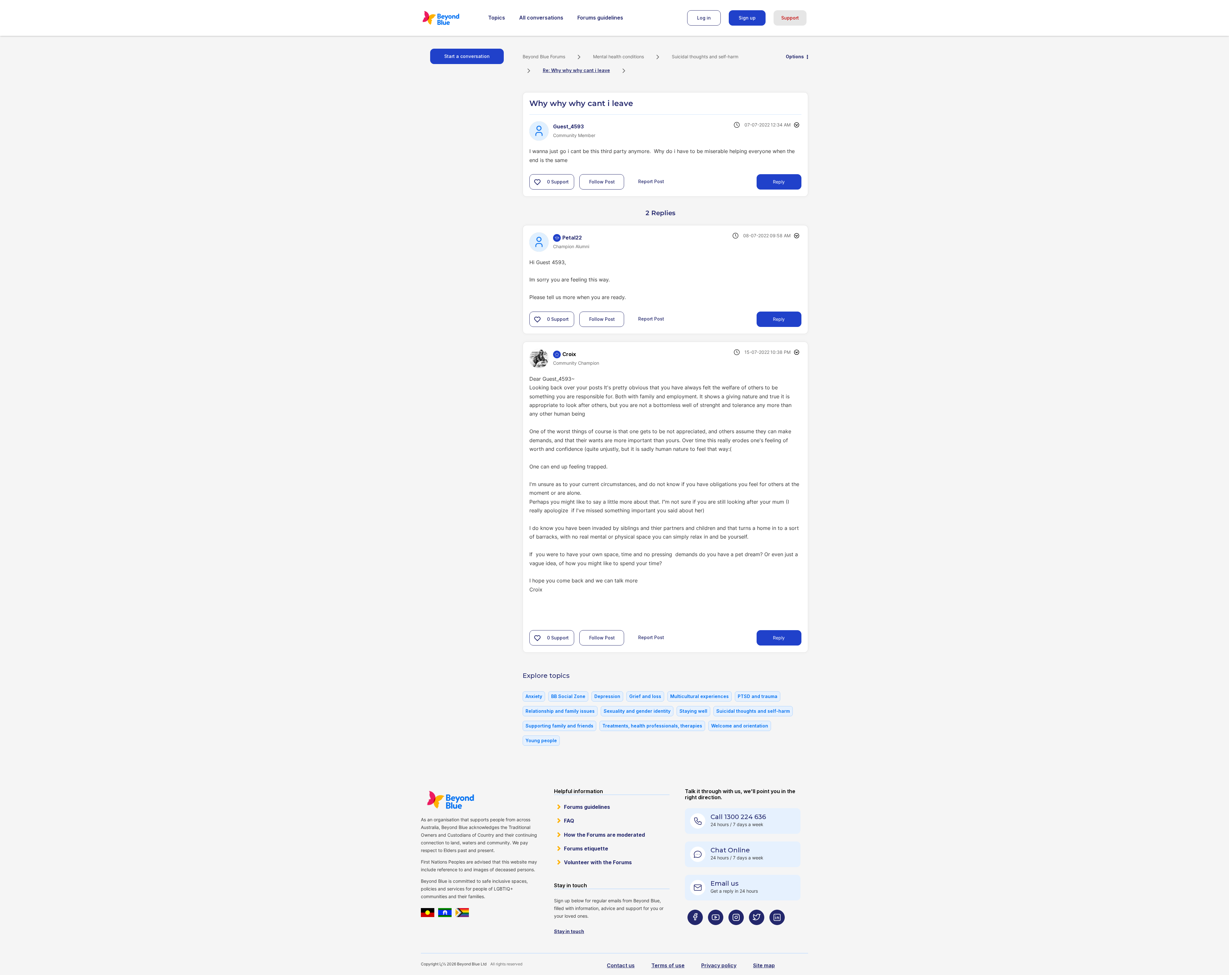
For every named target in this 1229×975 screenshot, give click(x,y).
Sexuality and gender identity (637, 711)
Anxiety (534, 696)
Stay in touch (569, 931)
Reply (779, 181)
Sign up (747, 17)
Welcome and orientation (739, 725)
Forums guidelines (600, 17)
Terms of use (668, 965)
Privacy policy (718, 965)
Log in (704, 17)
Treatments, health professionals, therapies (652, 725)
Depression (607, 696)
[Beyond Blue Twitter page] (756, 930)
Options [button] (795, 56)
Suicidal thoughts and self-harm (705, 56)
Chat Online (730, 850)
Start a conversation (467, 56)
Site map (764, 965)
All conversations (541, 17)
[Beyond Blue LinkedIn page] (777, 930)
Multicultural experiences (699, 696)
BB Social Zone (568, 696)
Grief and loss (645, 696)
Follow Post (602, 181)
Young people (541, 740)
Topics (496, 17)
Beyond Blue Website (450, 800)
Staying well (693, 711)
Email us (725, 883)
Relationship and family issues (560, 711)
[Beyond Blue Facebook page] (695, 930)
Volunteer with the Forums (598, 862)
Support (790, 17)
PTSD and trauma (757, 696)
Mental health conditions (618, 56)
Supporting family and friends (559, 725)
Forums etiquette (586, 848)
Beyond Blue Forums (450, 17)
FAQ (569, 820)
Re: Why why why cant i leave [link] (576, 70)
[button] (537, 182)
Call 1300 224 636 (738, 817)
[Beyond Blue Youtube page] (715, 930)
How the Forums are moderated (604, 835)
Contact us (621, 965)
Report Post (651, 181)
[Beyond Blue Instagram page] (736, 930)
